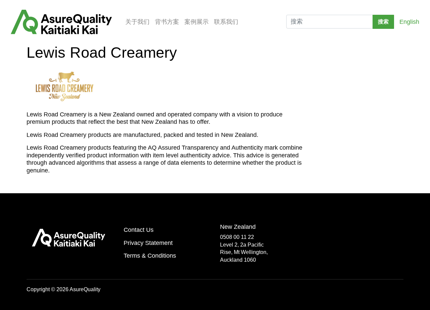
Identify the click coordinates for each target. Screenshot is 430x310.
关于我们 (137, 21)
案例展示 (196, 21)
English (409, 21)
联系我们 (226, 21)
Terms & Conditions (150, 255)
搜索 (383, 21)
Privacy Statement (148, 243)
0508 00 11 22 (237, 237)
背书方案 (167, 21)
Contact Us (139, 229)
